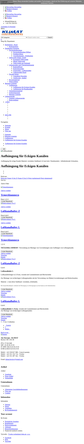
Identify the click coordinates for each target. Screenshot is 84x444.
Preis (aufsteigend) (34, 178)
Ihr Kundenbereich (11, 410)
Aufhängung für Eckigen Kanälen (16, 143)
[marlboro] (4, 334)
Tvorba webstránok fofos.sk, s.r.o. (19, 434)
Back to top (5, 332)
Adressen (8, 427)
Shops (7, 406)
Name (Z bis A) (23, 178)
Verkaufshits (9, 378)
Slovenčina (17, 7)
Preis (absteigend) (46, 178)
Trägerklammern (10, 195)
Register (11, 27)
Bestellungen (9, 423)
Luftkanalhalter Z (10, 211)
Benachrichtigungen (11, 429)
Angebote (8, 374)
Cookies (7, 393)
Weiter (7, 329)
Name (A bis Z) (12, 178)
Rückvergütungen (10, 425)
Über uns (8, 391)
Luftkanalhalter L (10, 227)
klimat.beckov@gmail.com (14, 359)
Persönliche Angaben (12, 421)
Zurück (8, 325)
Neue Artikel (9, 376)
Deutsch (15, 9)
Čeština (9, 11)
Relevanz (4, 178)
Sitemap (7, 404)
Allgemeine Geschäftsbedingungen (16, 389)
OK (3, 149)
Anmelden (4, 27)
